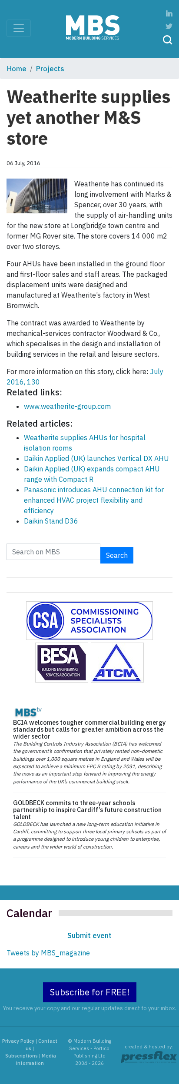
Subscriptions (21, 1056)
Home (17, 68)
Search (117, 555)
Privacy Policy (18, 1041)
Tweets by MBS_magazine (48, 952)
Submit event (89, 935)
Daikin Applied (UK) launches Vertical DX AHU (96, 458)
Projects (50, 68)
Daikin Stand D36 (51, 521)
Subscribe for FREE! (89, 992)
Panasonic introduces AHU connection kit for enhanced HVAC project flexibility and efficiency (94, 500)
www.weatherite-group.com (67, 406)
